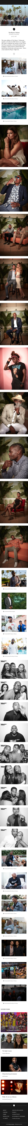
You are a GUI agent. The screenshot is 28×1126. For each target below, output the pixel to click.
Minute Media (11, 1124)
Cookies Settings (16, 1118)
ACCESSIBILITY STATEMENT (18, 1116)
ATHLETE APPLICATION (17, 1110)
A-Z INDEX (5, 1118)
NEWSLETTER (6, 1116)
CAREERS (5, 1112)
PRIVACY (14, 1112)
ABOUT (4, 1110)
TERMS (4, 1114)
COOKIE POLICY (16, 1114)
